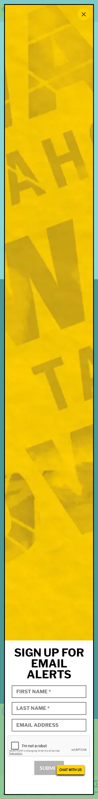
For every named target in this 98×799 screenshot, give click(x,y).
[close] (84, 14)
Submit (49, 768)
